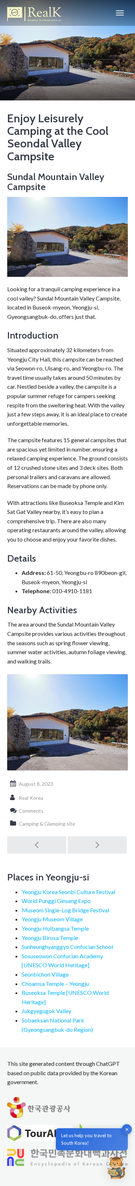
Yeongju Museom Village (52, 919)
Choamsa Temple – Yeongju (55, 983)
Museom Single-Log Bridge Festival (65, 910)
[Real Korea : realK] (34, 13)
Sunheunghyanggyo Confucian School (67, 946)
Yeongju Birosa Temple (50, 937)
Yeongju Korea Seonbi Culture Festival (68, 891)
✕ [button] (127, 1129)
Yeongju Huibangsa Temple (55, 928)
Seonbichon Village (45, 974)
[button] (116, 1167)
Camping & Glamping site (47, 824)
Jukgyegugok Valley (46, 1010)
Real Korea (31, 798)
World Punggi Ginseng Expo (56, 900)
